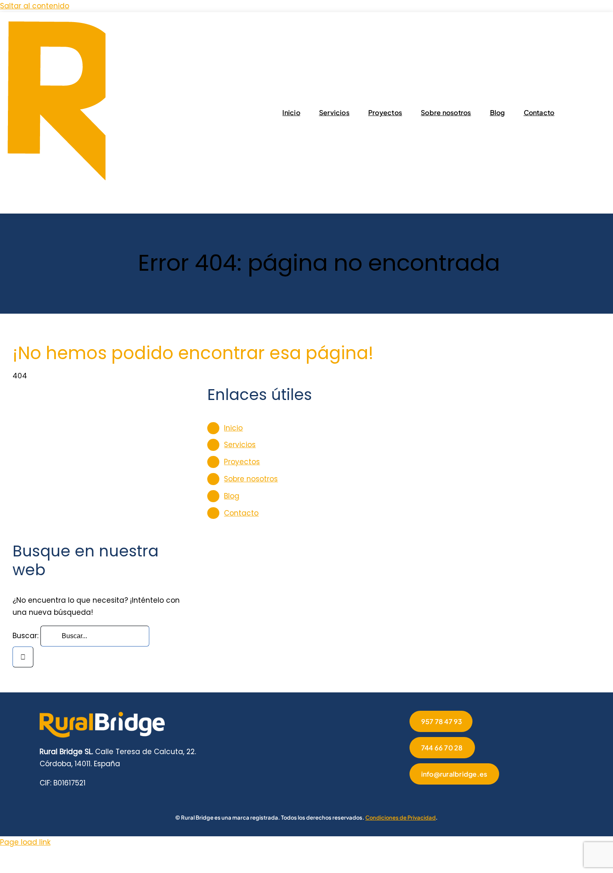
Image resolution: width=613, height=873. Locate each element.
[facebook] (412, 796)
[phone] (492, 796)
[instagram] (438, 796)
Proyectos (242, 462)
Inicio (233, 428)
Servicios (240, 445)
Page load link (25, 842)
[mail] (478, 796)
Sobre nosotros (251, 479)
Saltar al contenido (34, 6)
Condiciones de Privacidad (400, 817)
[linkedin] (452, 796)
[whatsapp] (465, 796)
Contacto (241, 513)
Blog (231, 496)
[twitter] (425, 796)
